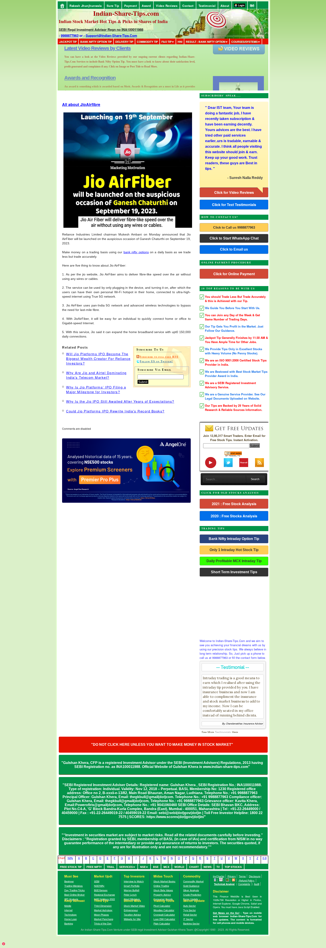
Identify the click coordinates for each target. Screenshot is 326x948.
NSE (143, 867)
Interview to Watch (134, 881)
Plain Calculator (161, 923)
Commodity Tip (147, 42)
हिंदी (252, 6)
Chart (194, 867)
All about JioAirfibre (81, 104)
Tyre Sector (189, 910)
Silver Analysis (191, 890)
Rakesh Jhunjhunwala (85, 6)
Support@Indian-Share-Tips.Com (111, 35)
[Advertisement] (234, 606)
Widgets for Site (132, 919)
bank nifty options (136, 252)
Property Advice (162, 894)
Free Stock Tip (71, 867)
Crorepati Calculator (164, 914)
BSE (156, 867)
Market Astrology (103, 910)
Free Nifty (94, 867)
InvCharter (218, 876)
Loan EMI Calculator (164, 919)
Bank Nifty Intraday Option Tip (234, 539)
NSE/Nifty (99, 885)
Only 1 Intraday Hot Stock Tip (234, 550)
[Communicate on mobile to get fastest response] (215, 880)
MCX (166, 867)
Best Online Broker (74, 894)
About (224, 6)
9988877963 (70, 35)
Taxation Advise (132, 914)
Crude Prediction (192, 894)
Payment (130, 6)
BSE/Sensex (101, 890)
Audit (256, 884)
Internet (68, 910)
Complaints (244, 884)
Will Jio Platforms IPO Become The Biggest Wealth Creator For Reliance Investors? (98, 358)
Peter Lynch (130, 894)
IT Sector (188, 919)
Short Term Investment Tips (234, 572)
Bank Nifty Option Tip (96, 42)
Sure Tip (113, 6)
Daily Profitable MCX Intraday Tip (234, 561)
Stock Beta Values (163, 890)
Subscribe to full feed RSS (159, 356)
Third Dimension (103, 905)
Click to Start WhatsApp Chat (234, 238)
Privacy (232, 876)
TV (218, 867)
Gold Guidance (191, 885)
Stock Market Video (134, 905)
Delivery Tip (124, 42)
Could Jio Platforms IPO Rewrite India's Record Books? (115, 411)
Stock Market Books (164, 881)
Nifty (70, 858)
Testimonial (207, 6)
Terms (242, 876)
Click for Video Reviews (234, 192)
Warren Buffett (131, 890)
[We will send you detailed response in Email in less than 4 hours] (221, 880)
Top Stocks (233, 867)
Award (146, 6)
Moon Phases (101, 914)
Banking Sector (191, 923)
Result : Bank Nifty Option (205, 42)
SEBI (96, 881)
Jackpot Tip (68, 42)
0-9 (265, 858)
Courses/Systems (244, 42)
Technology (70, 914)
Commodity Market (193, 881)
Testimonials (223, 732)
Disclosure (254, 876)
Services (126, 867)
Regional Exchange (104, 894)
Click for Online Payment (234, 273)
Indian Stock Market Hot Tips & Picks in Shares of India (113, 21)
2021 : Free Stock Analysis (234, 503)
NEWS (208, 867)
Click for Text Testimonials (234, 204)
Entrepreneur (131, 910)
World (179, 867)
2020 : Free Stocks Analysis (234, 515)
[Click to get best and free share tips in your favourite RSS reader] (233, 880)
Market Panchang (103, 919)
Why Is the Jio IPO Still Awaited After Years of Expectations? (120, 401)
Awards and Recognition (90, 48)
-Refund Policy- (246, 880)
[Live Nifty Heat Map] (227, 880)
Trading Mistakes (73, 885)
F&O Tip (166, 42)
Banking (68, 923)
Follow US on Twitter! (156, 361)
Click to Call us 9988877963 (234, 227)
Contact (188, 6)
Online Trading (161, 885)
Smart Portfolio (131, 885)
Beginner (69, 881)
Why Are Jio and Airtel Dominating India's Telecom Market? (96, 375)
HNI (180, 42)
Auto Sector (189, 905)
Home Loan (70, 919)
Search (255, 479)
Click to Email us (234, 249)
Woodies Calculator (163, 910)
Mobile (67, 905)
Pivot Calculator (161, 905)
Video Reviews (167, 6)
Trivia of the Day (103, 923)
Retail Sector (190, 914)
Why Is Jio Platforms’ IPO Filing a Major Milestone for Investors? (96, 389)
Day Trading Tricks (74, 890)
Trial (110, 867)
